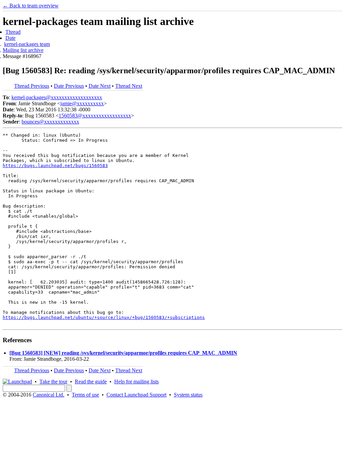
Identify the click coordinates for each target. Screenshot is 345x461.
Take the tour (53, 381)
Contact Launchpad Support (136, 395)
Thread (13, 32)
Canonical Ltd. (48, 395)
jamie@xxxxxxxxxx (82, 103)
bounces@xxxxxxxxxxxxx (50, 122)
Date (10, 38)
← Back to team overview (31, 5)
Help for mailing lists (136, 381)
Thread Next (128, 86)
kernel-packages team (27, 44)
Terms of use (85, 395)
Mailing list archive (23, 50)
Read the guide (91, 381)
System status (188, 395)
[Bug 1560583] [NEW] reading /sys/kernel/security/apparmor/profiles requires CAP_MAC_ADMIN (123, 353)
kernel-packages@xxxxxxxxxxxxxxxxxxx (56, 97)
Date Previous (69, 86)
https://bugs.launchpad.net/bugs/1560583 (55, 165)
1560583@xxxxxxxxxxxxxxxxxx (95, 115)
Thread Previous (31, 86)
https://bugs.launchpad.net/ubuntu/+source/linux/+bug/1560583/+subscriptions (104, 317)
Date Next (100, 86)
